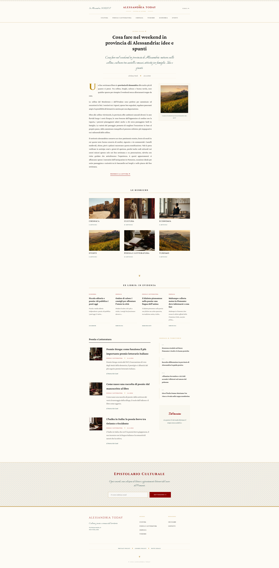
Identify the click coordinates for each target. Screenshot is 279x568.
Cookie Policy (140, 548)
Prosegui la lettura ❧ (120, 174)
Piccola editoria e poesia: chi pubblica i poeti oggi (98, 301)
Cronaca (139, 18)
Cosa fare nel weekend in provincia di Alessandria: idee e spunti (139, 42)
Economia (163, 18)
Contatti (172, 526)
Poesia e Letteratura (121, 18)
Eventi (175, 18)
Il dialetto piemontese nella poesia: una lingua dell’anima (152, 301)
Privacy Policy (124, 548)
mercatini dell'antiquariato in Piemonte (119, 160)
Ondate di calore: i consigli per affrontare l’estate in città (126, 301)
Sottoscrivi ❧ (160, 494)
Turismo (151, 18)
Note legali (156, 548)
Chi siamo (172, 522)
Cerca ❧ (185, 8)
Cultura (104, 18)
